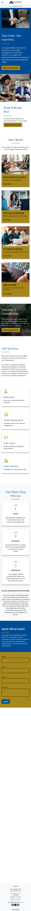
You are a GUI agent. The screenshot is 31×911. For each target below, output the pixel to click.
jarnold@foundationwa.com (15, 902)
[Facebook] (13, 905)
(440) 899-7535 (17, 889)
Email (3, 667)
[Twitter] (15, 905)
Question (5, 687)
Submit (5, 701)
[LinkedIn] (18, 905)
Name (4, 657)
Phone (4, 677)
